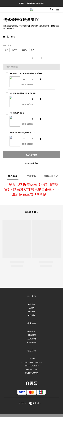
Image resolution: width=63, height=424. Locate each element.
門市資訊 (31, 315)
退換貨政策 (32, 335)
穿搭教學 (31, 311)
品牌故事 (31, 304)
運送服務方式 (31, 331)
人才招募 (31, 358)
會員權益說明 (31, 342)
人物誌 (31, 308)
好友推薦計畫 (31, 338)
